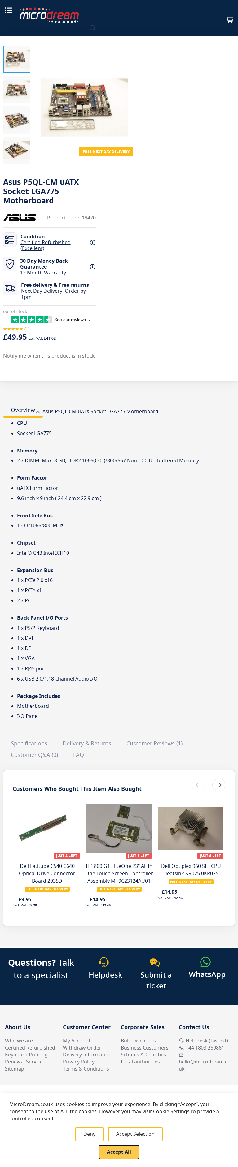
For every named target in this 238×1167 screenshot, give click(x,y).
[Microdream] (49, 15)
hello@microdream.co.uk (205, 1065)
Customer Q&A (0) (34, 755)
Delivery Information (87, 1055)
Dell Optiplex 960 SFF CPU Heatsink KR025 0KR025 (191, 870)
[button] (16, 59)
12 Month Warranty (43, 273)
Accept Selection (135, 1134)
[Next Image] (129, 95)
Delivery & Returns (87, 744)
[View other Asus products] (21, 218)
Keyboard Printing (26, 1055)
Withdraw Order (82, 1048)
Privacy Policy (79, 1062)
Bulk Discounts (138, 1041)
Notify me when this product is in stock (49, 356)
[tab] (23, 411)
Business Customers (145, 1048)
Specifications (29, 744)
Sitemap (14, 1069)
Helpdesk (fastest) (207, 1041)
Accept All (119, 1152)
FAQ (78, 755)
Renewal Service (24, 1062)
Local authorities (140, 1062)
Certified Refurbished (30, 1048)
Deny (89, 1134)
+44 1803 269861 (205, 1048)
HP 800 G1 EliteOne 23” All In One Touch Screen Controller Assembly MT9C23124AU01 (119, 874)
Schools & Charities (143, 1055)
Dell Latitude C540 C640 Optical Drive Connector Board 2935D (47, 874)
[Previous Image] (39, 95)
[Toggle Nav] (8, 10)
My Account (76, 1041)
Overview (23, 410)
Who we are (19, 1041)
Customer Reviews (153, 744)
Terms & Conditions (86, 1069)
